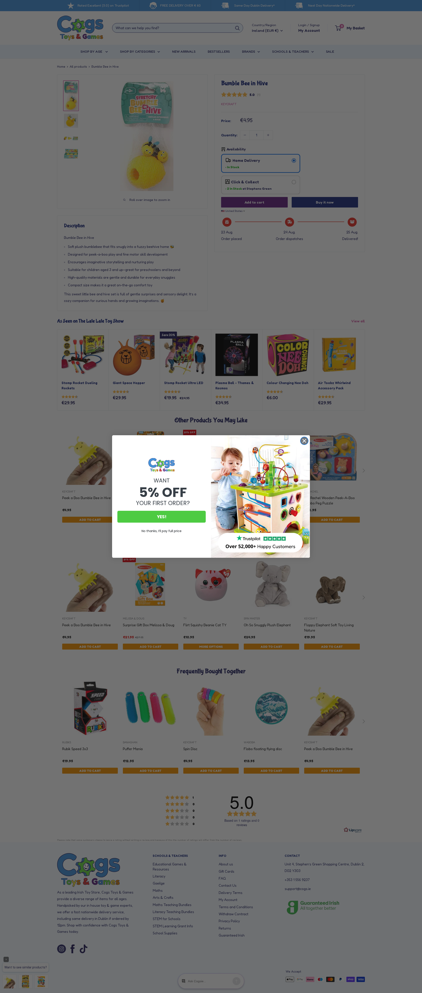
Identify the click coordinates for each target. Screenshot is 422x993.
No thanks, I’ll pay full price (162, 531)
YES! (161, 517)
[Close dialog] (304, 441)
